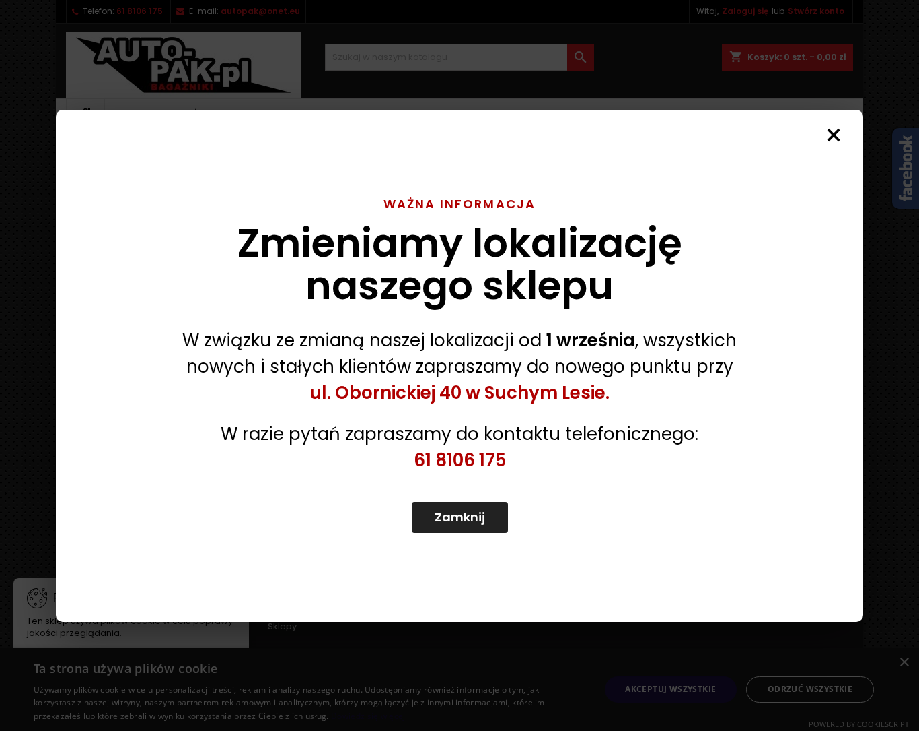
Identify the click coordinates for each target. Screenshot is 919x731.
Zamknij (460, 517)
